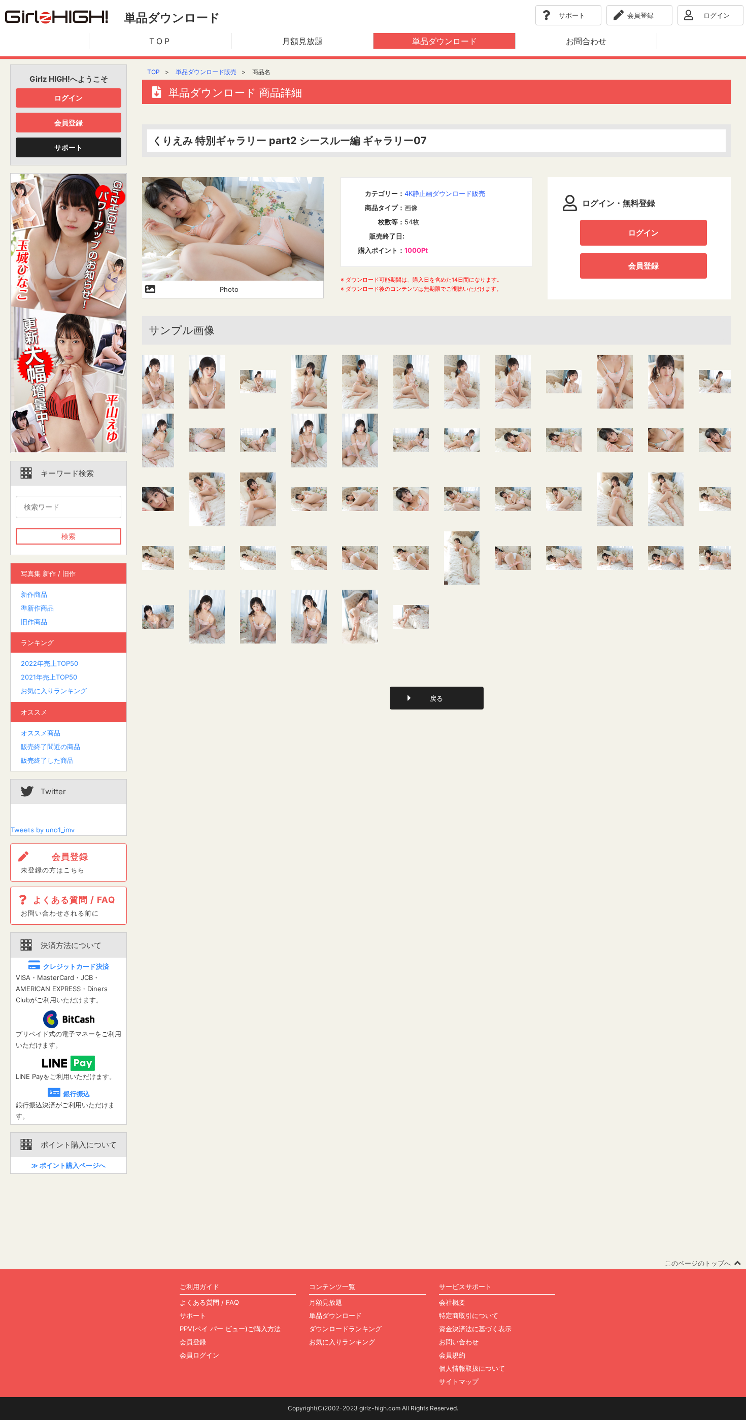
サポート (68, 147)
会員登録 (68, 122)
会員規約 (452, 1355)
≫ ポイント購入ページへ (68, 1165)
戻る (436, 698)
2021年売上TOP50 (49, 677)
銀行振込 (76, 1094)
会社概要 (452, 1302)
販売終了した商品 (47, 760)
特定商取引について (468, 1315)
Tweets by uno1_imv (43, 830)
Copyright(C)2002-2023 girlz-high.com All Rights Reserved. (373, 1408)
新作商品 (34, 594)
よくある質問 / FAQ (209, 1302)
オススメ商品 (40, 733)
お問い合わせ (459, 1342)
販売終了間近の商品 (50, 746)
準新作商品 (37, 608)
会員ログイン (199, 1355)
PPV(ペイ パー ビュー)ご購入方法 (230, 1329)
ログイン (68, 97)
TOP (153, 72)
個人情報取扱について (472, 1368)
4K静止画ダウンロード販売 (444, 193)
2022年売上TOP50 (49, 663)
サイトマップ (459, 1381)
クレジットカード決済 (76, 966)
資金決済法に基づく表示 (475, 1329)
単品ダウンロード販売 (206, 72)
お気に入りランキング (54, 691)
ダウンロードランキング (345, 1329)
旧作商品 (34, 622)
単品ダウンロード (335, 1315)
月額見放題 (325, 1302)
